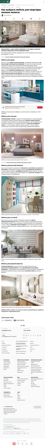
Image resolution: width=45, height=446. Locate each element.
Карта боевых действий (21, 362)
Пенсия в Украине (7, 388)
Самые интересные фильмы (22, 378)
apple (13, 433)
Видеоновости (6, 366)
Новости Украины (7, 362)
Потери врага (19, 372)
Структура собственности (34, 345)
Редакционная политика (6, 345)
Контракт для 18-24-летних (36, 367)
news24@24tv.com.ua (6, 330)
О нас (3, 341)
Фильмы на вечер (20, 381)
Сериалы (19, 385)
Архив (31, 347)
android (6, 433)
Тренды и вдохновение (8, 396)
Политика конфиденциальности (22, 341)
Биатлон (19, 398)
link (24, 335)
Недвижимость (7, 392)
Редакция (3, 343)
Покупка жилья (6, 395)
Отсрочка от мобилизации (36, 369)
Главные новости (7, 361)
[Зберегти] (40, 19)
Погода (5, 369)
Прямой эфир (6, 364)
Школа (32, 381)
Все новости (6, 359)
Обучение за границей (35, 386)
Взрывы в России (20, 370)
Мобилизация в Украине (36, 359)
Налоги (5, 386)
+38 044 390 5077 (27, 330)
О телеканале (4, 347)
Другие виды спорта (21, 400)
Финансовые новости (8, 381)
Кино (18, 377)
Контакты (32, 341)
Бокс (18, 393)
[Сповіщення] (43, 1)
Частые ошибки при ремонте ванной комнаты (17, 57)
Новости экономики (8, 377)
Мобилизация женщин (35, 365)
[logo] (7, 1)
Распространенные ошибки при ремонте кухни (18, 162)
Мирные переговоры (21, 364)
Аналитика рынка (7, 393)
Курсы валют (6, 380)
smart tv (19, 433)
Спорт (18, 392)
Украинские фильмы (21, 380)
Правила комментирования (21, 351)
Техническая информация (20, 353)
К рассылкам (37, 407)
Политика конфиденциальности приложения (22, 346)
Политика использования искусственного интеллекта (21, 343)
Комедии (19, 383)
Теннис (18, 396)
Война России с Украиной (23, 359)
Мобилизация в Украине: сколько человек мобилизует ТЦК (36, 372)
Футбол (18, 395)
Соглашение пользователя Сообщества (21, 349)
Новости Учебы (34, 377)
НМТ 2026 (33, 383)
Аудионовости (6, 367)
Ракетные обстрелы (21, 361)
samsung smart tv (26, 433)
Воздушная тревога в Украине (23, 366)
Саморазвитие (34, 384)
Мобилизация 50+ (34, 364)
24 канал (11, 54)
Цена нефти (6, 378)
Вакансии (32, 343)
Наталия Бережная (7, 15)
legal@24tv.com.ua (17, 428)
